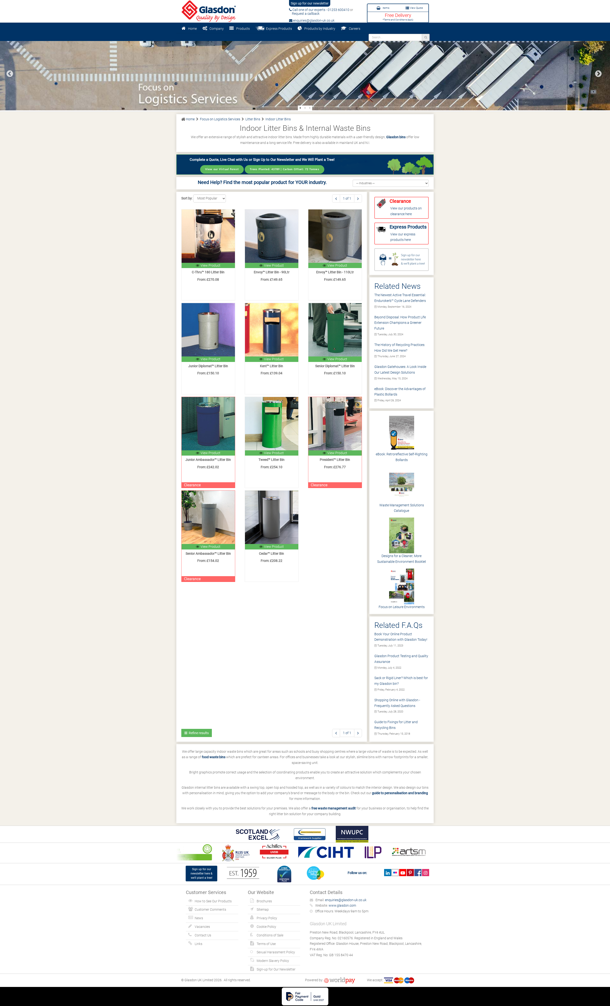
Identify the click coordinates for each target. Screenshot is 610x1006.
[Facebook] (417, 872)
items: (386, 8)
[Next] (358, 198)
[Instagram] (425, 872)
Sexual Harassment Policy (276, 952)
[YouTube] (402, 872)
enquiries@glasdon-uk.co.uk (313, 20)
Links (198, 944)
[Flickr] (395, 872)
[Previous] (336, 198)
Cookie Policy (266, 927)
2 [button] (305, 108)
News (199, 918)
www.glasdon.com (342, 905)
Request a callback (304, 13)
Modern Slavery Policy (273, 961)
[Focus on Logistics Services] (305, 71)
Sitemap (263, 909)
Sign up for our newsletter (310, 3)
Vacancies (202, 927)
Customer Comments (210, 909)
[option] (305, 71)
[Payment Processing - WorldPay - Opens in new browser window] (339, 980)
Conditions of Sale (270, 935)
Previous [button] (8, 72)
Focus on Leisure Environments (402, 607)
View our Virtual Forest (222, 169)
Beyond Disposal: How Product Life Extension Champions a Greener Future (400, 322)
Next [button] (597, 72)
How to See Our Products (213, 901)
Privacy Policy (267, 918)
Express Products (278, 28)
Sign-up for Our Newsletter (276, 969)
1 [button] (300, 108)
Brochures (264, 901)
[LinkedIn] (387, 872)
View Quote (416, 8)
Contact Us (203, 935)
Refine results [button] (198, 733)
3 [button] (309, 108)
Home (192, 28)
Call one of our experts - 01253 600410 (320, 10)
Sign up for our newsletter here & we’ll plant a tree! (201, 873)
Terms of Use (266, 944)
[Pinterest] (410, 872)
